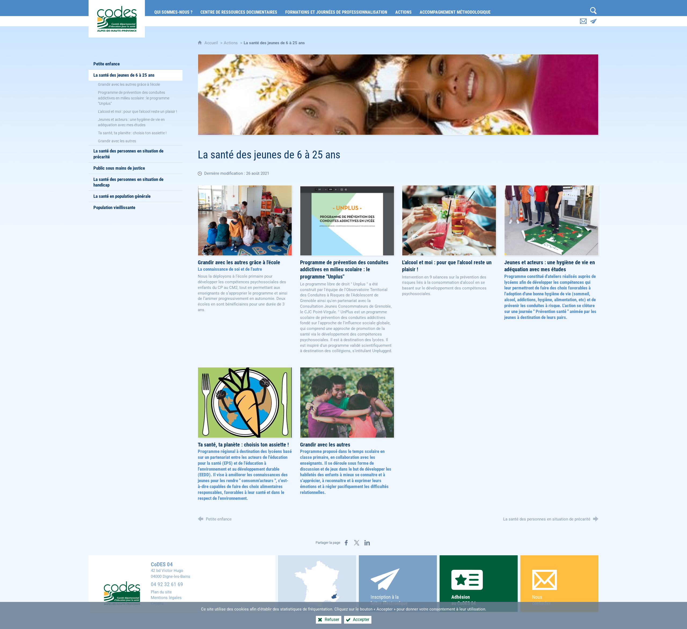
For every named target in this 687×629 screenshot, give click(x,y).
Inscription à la (389, 600)
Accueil (211, 42)
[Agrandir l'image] (398, 94)
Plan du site (161, 592)
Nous (541, 600)
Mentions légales (166, 597)
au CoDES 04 (463, 600)
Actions (231, 42)
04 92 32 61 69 (167, 584)
